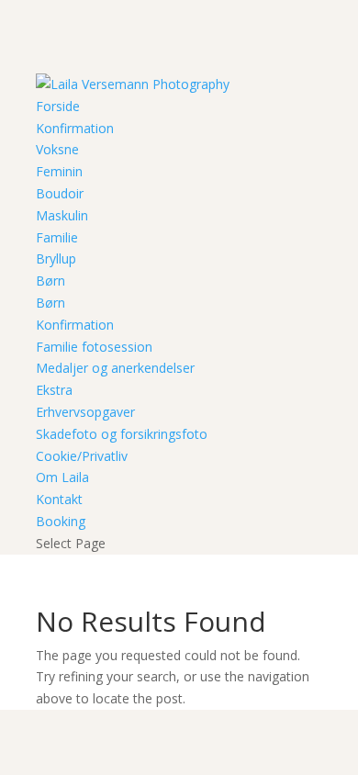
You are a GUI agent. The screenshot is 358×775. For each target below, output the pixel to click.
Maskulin (62, 215)
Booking (60, 521)
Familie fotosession (94, 346)
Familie (57, 237)
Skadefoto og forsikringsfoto (121, 434)
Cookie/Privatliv (82, 456)
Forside (58, 106)
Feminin (59, 171)
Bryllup (56, 258)
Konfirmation (75, 128)
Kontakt (59, 499)
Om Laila (62, 477)
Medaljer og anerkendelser (115, 367)
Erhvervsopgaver (85, 412)
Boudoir (60, 193)
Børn (50, 280)
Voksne (57, 149)
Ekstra (54, 390)
